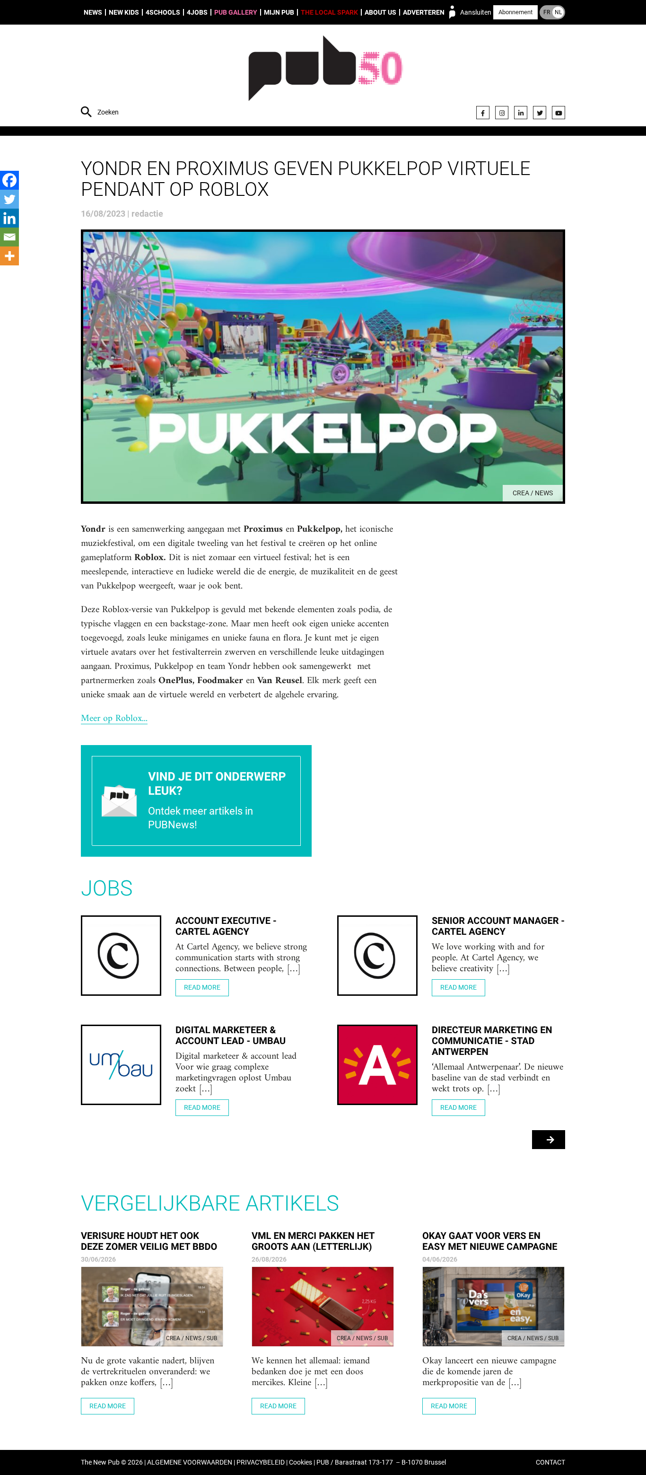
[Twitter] (539, 112)
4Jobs (197, 12)
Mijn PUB (279, 12)
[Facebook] (482, 112)
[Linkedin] (9, 218)
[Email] (9, 237)
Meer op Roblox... (114, 719)
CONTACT (550, 1462)
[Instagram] (501, 112)
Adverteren (424, 12)
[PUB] (325, 76)
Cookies (300, 1462)
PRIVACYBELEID (260, 1462)
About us (380, 12)
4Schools (163, 12)
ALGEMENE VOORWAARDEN (189, 1462)
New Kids (124, 12)
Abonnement (515, 12)
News (93, 12)
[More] (9, 255)
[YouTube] (558, 112)
